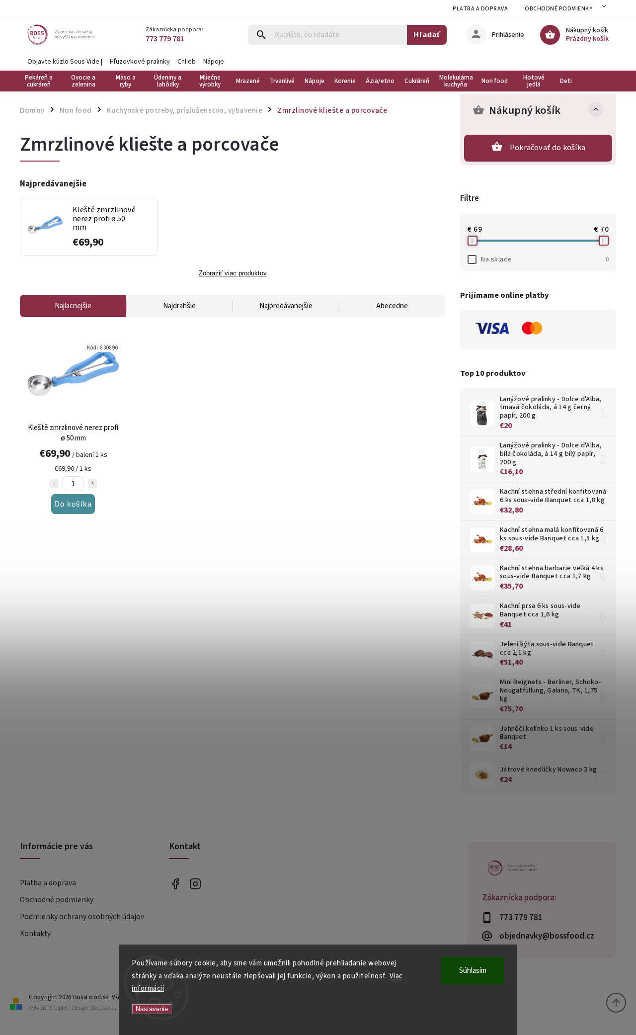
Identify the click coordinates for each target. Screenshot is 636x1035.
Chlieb (186, 62)
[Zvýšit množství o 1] (92, 483)
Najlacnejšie (73, 306)
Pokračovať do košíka (547, 147)
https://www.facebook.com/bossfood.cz (175, 883)
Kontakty (35, 933)
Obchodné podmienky (558, 8)
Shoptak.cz (103, 1008)
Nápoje (213, 62)
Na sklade (545, 259)
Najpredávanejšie (286, 306)
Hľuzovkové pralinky (140, 62)
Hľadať (427, 34)
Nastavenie (152, 1009)
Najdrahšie (179, 306)
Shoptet (58, 1008)
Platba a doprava (480, 8)
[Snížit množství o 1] (54, 483)
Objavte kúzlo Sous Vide (63, 62)
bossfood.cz (195, 883)
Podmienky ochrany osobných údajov (82, 916)
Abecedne (392, 306)
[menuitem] (41, 81)
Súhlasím (472, 970)
